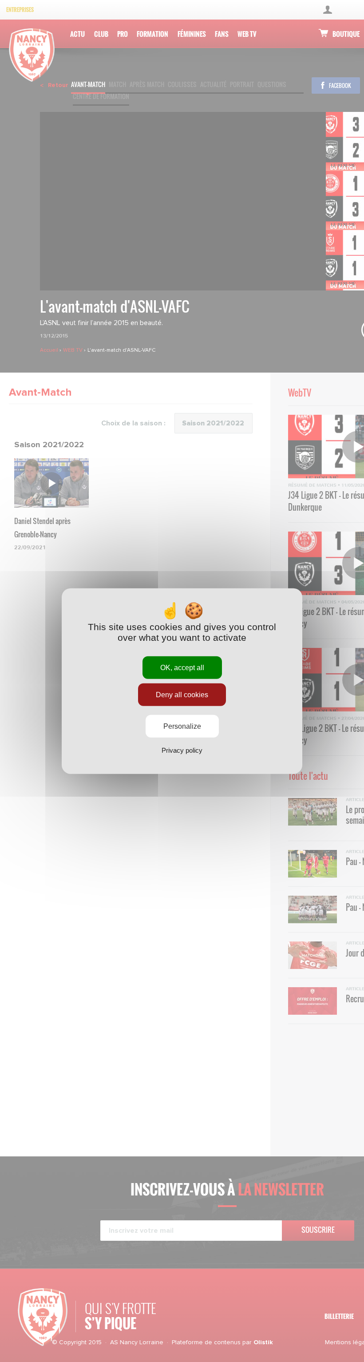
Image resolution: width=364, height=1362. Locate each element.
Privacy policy (182, 750)
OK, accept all (182, 667)
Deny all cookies (182, 694)
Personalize (182, 726)
